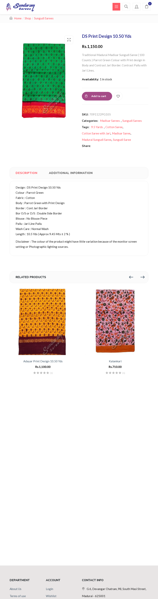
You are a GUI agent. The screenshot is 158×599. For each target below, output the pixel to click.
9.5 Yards (97, 127)
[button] (146, 7)
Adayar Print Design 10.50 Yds (43, 361)
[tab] (26, 173)
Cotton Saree (114, 127)
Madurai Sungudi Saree (96, 139)
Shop (28, 18)
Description (26, 173)
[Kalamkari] (115, 322)
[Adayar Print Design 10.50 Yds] (43, 322)
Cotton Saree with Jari (96, 133)
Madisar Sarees (110, 120)
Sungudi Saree (122, 139)
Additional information (71, 173)
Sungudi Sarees (44, 18)
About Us (15, 589)
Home (18, 18)
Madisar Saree (121, 133)
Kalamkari (115, 361)
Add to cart (98, 96)
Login (49, 589)
